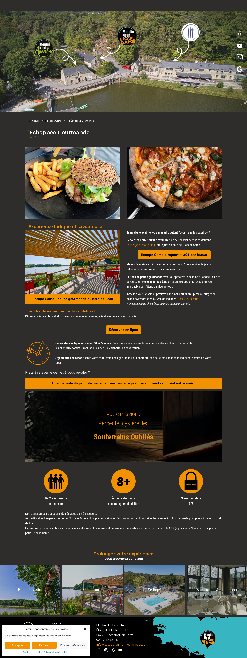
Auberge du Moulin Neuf (142, 245)
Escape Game (54, 120)
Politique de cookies (32, 652)
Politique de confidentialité (56, 652)
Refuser (44, 645)
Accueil (35, 120)
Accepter (17, 645)
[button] (85, 629)
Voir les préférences (72, 645)
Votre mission (122, 414)
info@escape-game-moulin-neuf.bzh (121, 644)
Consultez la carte (188, 299)
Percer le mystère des (124, 423)
